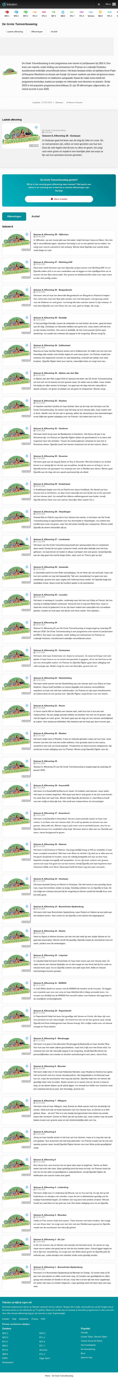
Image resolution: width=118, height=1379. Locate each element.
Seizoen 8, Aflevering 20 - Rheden (50, 733)
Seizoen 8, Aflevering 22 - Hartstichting (53, 678)
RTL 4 (42, 1337)
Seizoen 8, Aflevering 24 (45, 622)
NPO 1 (5, 1333)
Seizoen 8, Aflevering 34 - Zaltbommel (52, 345)
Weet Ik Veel (86, 1357)
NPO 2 (42, 1333)
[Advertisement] (56, 46)
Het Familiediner (88, 1345)
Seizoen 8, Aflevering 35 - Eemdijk (50, 318)
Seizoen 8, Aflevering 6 (45, 1132)
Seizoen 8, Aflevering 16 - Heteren (50, 844)
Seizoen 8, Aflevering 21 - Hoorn (49, 705)
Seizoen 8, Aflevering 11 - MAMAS (50, 983)
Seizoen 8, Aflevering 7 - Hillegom (50, 1100)
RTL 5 (5, 1341)
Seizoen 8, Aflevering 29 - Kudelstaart (52, 484)
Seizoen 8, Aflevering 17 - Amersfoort (52, 813)
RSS (43, 1319)
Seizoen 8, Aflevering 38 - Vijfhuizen (51, 234)
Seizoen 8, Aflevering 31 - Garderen (51, 428)
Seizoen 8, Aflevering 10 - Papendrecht (52, 1011)
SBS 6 (5, 1346)
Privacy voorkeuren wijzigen (16, 1324)
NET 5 (42, 1341)
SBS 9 (5, 1354)
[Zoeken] (99, 4)
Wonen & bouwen (75, 103)
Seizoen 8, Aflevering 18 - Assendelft (51, 785)
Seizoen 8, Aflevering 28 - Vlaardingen (52, 512)
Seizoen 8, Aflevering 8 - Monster (50, 1066)
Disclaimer (24, 1319)
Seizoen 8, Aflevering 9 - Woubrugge (51, 1038)
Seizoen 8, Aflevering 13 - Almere (49, 931)
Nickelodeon (7, 1362)
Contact (5, 1319)
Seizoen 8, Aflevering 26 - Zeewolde (51, 567)
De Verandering (88, 1349)
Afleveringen (14, 216)
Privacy (35, 1319)
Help (14, 1319)
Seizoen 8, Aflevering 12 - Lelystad (50, 955)
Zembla (84, 1332)
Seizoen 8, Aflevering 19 (45, 761)
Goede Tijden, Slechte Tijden (94, 1337)
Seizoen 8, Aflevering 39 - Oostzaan (61, 136)
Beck (83, 1353)
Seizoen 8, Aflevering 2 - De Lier (49, 1239)
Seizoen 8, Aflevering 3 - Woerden (50, 1215)
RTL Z (42, 1354)
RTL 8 (5, 1350)
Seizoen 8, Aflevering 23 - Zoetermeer (52, 650)
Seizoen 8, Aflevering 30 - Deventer (51, 456)
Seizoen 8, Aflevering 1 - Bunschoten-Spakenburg (58, 1267)
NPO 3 (5, 1337)
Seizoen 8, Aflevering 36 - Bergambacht (53, 290)
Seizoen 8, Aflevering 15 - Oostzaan (51, 879)
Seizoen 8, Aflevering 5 (45, 1159)
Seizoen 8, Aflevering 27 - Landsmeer (52, 539)
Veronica (43, 1350)
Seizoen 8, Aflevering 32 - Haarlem (50, 401)
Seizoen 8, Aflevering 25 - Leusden (50, 595)
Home (47, 1376)
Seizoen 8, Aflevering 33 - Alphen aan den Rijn (56, 373)
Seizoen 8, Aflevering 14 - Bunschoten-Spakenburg (59, 906)
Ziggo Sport (44, 1358)
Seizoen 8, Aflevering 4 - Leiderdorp (51, 1187)
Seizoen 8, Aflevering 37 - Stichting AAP (53, 262)
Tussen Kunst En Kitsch (91, 1341)
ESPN (4, 1358)
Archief (36, 216)
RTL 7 (42, 1346)
